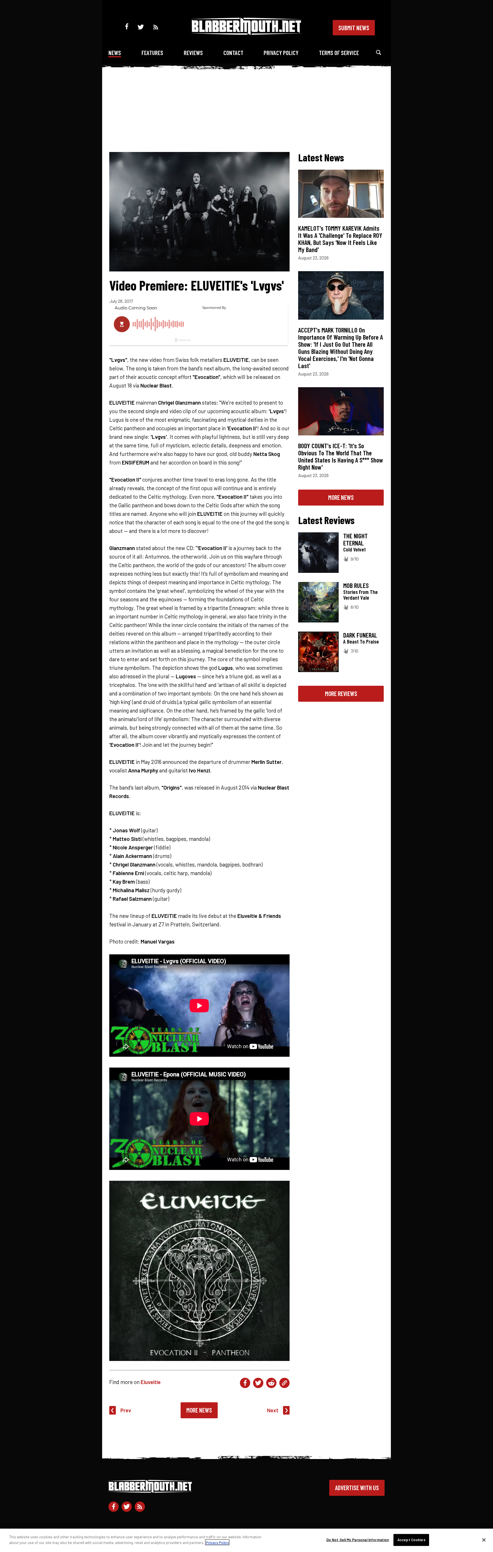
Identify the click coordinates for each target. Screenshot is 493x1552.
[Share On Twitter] (258, 1383)
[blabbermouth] (246, 33)
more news (341, 497)
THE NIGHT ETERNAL (355, 539)
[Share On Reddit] (271, 1383)
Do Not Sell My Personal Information (357, 1539)
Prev (125, 1410)
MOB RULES (356, 585)
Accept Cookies (411, 1539)
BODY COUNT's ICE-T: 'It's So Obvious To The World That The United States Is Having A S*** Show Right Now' (340, 456)
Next (272, 1410)
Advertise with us (357, 1487)
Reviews (193, 52)
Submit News (353, 27)
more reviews (341, 693)
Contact (233, 52)
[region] (246, 1540)
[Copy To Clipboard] (284, 1383)
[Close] (484, 1539)
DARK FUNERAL (360, 635)
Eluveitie (151, 1382)
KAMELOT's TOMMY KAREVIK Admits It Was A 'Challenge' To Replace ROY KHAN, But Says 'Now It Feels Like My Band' (340, 238)
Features (152, 52)
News (114, 52)
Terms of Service (339, 52)
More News (199, 1410)
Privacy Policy (281, 52)
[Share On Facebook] (245, 1383)
